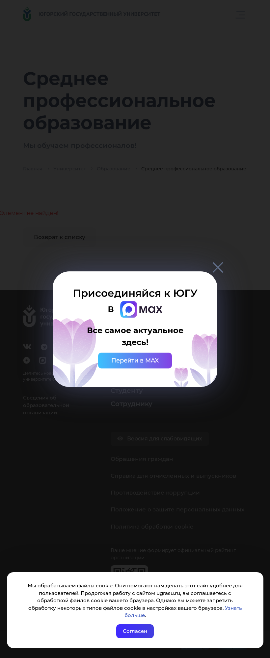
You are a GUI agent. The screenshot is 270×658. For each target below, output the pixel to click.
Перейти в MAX (135, 360)
